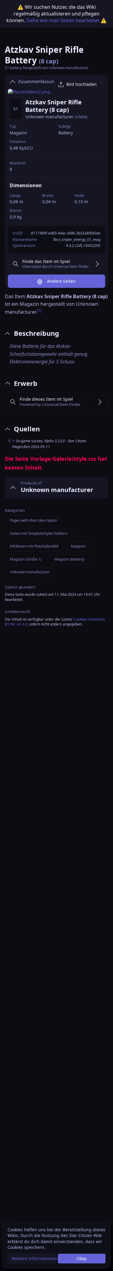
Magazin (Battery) (69, 559)
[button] (31, 1258)
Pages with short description (33, 520)
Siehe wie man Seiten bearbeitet (62, 20)
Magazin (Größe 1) (26, 559)
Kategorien (15, 510)
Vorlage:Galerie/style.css (63, 458)
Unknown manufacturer (49, 117)
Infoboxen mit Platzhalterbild (34, 546)
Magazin (18, 133)
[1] (10, 258)
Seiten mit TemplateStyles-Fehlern (38, 533)
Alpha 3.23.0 (54, 440)
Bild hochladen (81, 84)
